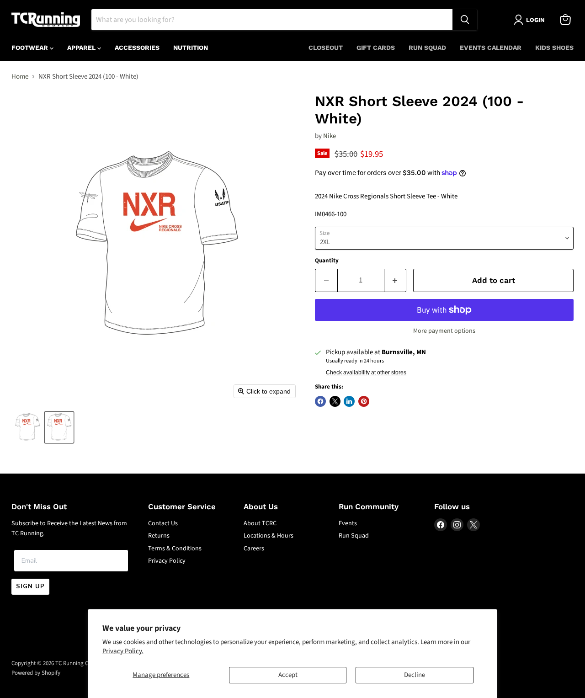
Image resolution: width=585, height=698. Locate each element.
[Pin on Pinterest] (363, 401)
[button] (27, 427)
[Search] (464, 19)
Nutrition (190, 47)
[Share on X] (335, 401)
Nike (329, 136)
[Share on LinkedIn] (349, 401)
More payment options (444, 331)
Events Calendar (490, 47)
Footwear (30, 47)
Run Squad (427, 47)
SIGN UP (30, 586)
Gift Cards (375, 47)
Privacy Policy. (123, 651)
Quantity (327, 260)
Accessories (137, 47)
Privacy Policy (167, 560)
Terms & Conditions (175, 548)
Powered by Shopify (35, 673)
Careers (254, 548)
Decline (414, 675)
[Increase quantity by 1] (395, 280)
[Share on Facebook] (320, 401)
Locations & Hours (268, 535)
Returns (159, 535)
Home (19, 76)
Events (348, 523)
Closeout (325, 47)
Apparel (82, 47)
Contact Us (163, 523)
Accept (288, 675)
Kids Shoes (554, 47)
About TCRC (260, 523)
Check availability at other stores (366, 372)
